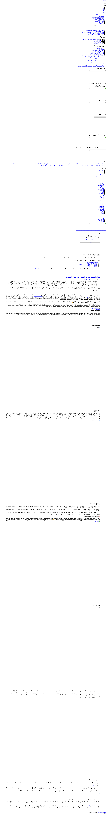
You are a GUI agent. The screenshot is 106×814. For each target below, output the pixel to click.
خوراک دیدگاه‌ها (101, 220)
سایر (103, 188)
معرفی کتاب (101, 206)
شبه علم (102, 192)
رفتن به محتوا (103, 0)
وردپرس (102, 221)
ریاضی (102, 186)
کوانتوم (57, 165)
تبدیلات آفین (87, 790)
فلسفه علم (102, 196)
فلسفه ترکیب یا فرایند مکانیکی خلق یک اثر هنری (95, 33)
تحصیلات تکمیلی (72, 163)
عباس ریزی (101, 43)
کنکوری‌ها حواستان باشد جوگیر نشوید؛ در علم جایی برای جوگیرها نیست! (91, 66)
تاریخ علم (102, 177)
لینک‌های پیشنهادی (100, 20)
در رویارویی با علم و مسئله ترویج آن (97, 62)
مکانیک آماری (103, 165)
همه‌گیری (79, 165)
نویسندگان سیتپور (100, 22)
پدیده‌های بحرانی (69, 165)
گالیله (48, 165)
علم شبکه (21, 163)
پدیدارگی (73, 165)
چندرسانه (102, 210)
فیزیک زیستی (101, 201)
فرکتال (14, 163)
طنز (103, 194)
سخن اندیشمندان (101, 189)
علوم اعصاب (101, 195)
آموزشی (102, 171)
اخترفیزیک (94, 163)
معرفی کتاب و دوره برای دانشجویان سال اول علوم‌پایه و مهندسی (92, 60)
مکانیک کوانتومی (97, 165)
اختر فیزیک (102, 173)
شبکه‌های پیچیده (34, 163)
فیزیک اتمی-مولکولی (100, 199)
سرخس (53, 791)
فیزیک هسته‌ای (101, 202)
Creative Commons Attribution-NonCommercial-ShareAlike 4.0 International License (91, 230)
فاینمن (17, 163)
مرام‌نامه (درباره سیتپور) (99, 21)
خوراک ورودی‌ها (101, 219)
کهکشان (59, 165)
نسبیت (89, 165)
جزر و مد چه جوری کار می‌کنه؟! (98, 52)
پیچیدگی (65, 165)
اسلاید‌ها (38, 268)
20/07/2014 (86, 279)
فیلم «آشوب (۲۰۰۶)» (91, 805)
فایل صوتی (34, 268)
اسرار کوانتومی (101, 174)
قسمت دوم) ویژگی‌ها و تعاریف (92, 263)
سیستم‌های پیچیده (45, 163)
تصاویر (102, 178)
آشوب (101, 163)
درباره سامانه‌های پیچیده (99, 31)
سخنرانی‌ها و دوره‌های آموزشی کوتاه (97, 18)
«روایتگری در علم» (100, 48)
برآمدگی (76, 163)
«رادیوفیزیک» (101, 16)
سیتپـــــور (104, 1)
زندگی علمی (101, 187)
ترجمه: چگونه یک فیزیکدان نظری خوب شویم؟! (90, 39)
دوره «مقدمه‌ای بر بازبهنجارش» (98, 17)
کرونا (62, 165)
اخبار (103, 172)
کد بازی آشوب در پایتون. (89, 785)
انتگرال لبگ (99, 40)
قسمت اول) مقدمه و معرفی (92, 262)
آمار (99, 163)
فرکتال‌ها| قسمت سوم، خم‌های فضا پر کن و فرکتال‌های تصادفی (83, 277)
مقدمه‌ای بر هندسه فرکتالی (99, 58)
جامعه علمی (101, 179)
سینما (103, 191)
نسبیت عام (85, 165)
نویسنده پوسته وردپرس (101, 812)
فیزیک (12, 163)
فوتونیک (102, 197)
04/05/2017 (86, 241)
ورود (103, 218)
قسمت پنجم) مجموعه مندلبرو (92, 266)
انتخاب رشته (90, 163)
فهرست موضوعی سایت (99, 19)
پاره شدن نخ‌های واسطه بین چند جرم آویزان (96, 34)
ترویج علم (67, 163)
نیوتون (82, 165)
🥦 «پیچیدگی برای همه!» (99, 15)
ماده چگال (102, 205)
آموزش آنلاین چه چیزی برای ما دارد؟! (97, 57)
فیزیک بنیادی (101, 200)
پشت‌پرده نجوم (101, 23)
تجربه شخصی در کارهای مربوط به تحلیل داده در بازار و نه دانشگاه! (92, 65)
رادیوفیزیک (102, 184)
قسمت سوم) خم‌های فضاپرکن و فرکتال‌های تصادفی (88, 264)
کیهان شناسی (52, 165)
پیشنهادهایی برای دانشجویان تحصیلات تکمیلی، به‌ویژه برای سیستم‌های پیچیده (90, 56)
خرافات (102, 180)
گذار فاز (46, 165)
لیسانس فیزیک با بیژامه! (99, 51)
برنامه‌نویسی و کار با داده (99, 176)
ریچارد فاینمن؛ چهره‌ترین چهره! (98, 59)
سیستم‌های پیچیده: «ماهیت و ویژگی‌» (97, 54)
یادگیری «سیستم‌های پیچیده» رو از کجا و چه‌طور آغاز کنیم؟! (93, 55)
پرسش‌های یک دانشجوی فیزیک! (98, 50)
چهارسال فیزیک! (97, 41)
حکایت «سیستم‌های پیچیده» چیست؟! (97, 53)
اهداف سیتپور (101, 175)
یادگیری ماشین (42, 165)
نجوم (92, 165)
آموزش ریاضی (101, 170)
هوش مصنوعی (101, 209)
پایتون (76, 165)
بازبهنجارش (80, 163)
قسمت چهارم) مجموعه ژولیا (92, 265)
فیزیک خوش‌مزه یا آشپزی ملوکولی (97, 61)
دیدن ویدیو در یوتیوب (94, 274)
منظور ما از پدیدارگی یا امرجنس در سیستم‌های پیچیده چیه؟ (93, 32)
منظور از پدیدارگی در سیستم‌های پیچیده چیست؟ (95, 30)
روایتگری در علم (54, 163)
